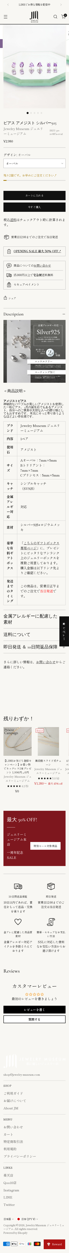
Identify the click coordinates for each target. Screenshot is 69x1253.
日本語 (7, 1219)
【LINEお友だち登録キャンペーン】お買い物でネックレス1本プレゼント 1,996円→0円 (18, 766)
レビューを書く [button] (34, 1009)
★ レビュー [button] (64, 631)
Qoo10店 (9, 1182)
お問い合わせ (42, 265)
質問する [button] (34, 1019)
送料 (13, 219)
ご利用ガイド (13, 1093)
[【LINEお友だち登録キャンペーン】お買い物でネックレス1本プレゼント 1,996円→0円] (17, 741)
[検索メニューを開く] (55, 17)
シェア (12, 298)
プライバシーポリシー (19, 1156)
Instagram (11, 1190)
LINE (7, 1197)
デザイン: (17, 154)
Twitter (9, 1204)
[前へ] (8, 4)
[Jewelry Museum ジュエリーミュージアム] (34, 17)
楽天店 (8, 1175)
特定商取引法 (13, 1141)
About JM (10, 1108)
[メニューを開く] (5, 17)
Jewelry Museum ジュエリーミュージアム (23, 131)
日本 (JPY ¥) (28, 1219)
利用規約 (9, 1148)
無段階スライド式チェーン (48, 762)
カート (8, 1134)
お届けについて (14, 1100)
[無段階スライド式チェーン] (48, 741)
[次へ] (61, 4)
